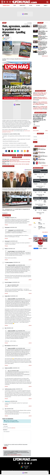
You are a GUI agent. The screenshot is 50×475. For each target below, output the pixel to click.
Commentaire (5, 429)
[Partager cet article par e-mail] (25, 151)
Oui (34, 122)
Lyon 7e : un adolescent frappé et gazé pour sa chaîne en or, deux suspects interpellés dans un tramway (40, 107)
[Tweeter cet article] (9, 151)
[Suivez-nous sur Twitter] (22, 464)
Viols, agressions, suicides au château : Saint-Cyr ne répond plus (19, 164)
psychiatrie (20, 155)
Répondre (6, 224)
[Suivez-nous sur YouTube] (28, 464)
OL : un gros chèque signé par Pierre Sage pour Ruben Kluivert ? (42, 48)
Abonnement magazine (6, 5)
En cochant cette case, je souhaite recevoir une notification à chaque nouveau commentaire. (15, 445)
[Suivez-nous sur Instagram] (25, 464)
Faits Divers (38, 5)
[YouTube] (12, 2)
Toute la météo (44, 232)
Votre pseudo (5, 424)
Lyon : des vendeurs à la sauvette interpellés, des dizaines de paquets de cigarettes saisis (42, 53)
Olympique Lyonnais (41, 159)
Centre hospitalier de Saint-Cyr (9, 155)
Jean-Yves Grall (27, 155)
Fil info (15, 5)
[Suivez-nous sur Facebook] (40, 242)
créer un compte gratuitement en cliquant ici (14, 454)
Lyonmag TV (45, 5)
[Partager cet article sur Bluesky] (18, 151)
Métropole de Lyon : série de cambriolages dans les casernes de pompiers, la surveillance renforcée (42, 43)
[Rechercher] (47, 2)
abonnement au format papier (8, 130)
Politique (30, 5)
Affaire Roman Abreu (42, 149)
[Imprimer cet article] (22, 151)
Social (39, 30)
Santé (4, 22)
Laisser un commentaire (6, 215)
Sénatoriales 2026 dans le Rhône (42, 156)
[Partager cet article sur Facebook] (6, 151)
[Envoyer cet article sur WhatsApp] (15, 151)
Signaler (30, 224)
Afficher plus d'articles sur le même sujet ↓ (8, 166)
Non (34, 124)
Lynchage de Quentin (41, 163)
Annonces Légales (22, 5)
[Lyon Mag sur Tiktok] (30, 464)
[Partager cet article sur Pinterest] (12, 151)
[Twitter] (7, 2)
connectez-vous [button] (13, 427)
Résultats (46, 130)
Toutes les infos (44, 56)
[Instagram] (9, 2)
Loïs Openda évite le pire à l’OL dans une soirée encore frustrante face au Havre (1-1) (43, 38)
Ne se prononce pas (37, 126)
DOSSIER (39, 148)
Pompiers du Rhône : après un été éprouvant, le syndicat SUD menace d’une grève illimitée (43, 33)
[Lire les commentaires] (28, 151)
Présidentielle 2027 (41, 152)
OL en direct (40, 35)
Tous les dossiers (44, 165)
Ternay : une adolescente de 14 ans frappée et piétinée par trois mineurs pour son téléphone (40, 103)
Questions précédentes (36, 130)
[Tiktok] (15, 2)
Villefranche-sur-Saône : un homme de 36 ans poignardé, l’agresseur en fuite (42, 27)
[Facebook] (4, 2)
